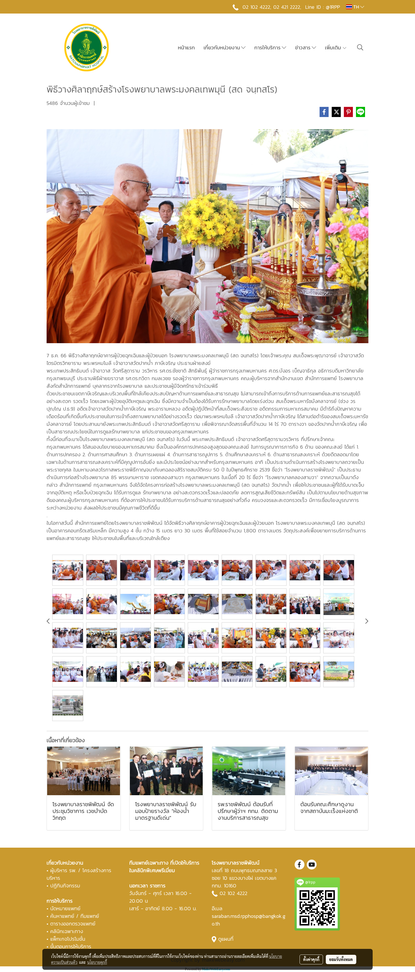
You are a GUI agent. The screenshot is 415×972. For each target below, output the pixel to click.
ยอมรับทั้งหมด (341, 959)
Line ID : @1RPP (322, 7)
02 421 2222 (286, 7)
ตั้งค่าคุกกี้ (311, 959)
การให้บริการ (268, 47)
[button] (360, 47)
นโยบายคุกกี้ (97, 962)
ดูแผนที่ (225, 939)
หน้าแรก (186, 47)
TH (356, 6)
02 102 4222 (233, 893)
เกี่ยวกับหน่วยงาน (222, 47)
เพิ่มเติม (333, 47)
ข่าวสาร (303, 47)
